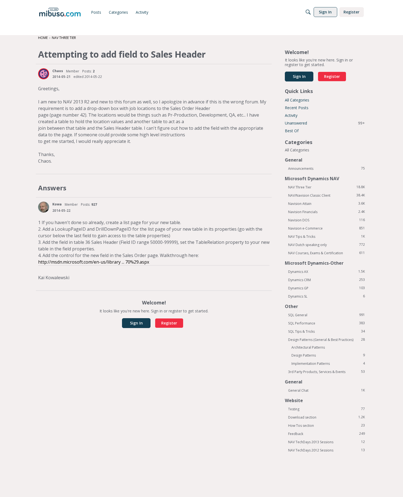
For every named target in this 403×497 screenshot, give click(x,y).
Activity (291, 115)
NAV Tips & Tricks (326, 236)
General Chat (326, 390)
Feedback (326, 433)
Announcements (326, 168)
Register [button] (169, 323)
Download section (326, 417)
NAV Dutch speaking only (326, 244)
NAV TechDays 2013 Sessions (326, 441)
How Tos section (326, 425)
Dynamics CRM (326, 279)
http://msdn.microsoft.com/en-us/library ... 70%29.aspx (93, 262)
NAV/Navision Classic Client (326, 195)
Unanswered (325, 123)
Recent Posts (296, 107)
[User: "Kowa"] (43, 207)
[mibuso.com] (60, 12)
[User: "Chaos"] (43, 73)
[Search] (308, 12)
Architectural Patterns (308, 347)
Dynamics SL (326, 296)
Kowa (57, 204)
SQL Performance (326, 323)
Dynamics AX (326, 271)
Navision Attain (326, 203)
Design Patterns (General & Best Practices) (326, 339)
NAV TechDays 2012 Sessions (326, 450)
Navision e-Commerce (326, 228)
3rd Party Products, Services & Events (326, 371)
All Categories (297, 100)
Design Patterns (328, 355)
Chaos (57, 71)
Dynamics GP (326, 288)
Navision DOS (326, 220)
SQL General (326, 314)
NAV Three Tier (326, 187)
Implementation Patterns (328, 363)
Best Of (292, 130)
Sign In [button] (136, 323)
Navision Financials (326, 211)
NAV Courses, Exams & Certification (326, 252)
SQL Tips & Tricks (326, 331)
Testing (326, 408)
